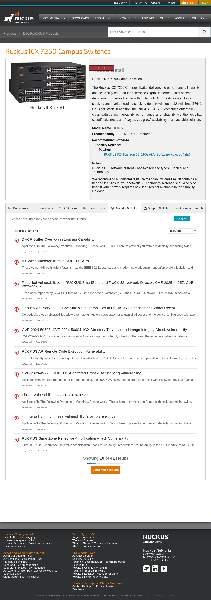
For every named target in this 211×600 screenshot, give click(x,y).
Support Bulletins (159, 208)
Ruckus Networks (157, 550)
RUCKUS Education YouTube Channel (95, 573)
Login (205, 2)
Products (9, 33)
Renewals (139, 2)
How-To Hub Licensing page (20, 537)
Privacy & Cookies (118, 595)
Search (181, 219)
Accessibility (136, 595)
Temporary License (14, 546)
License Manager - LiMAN (18, 540)
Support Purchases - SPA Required (24, 567)
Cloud (191, 2)
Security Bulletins (127, 208)
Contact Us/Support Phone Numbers (94, 586)
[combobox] (153, 32)
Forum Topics (96, 208)
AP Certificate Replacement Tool (22, 558)
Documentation (54, 18)
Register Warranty (83, 537)
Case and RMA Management (20, 564)
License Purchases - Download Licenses (27, 543)
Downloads (80, 18)
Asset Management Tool (17, 555)
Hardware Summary (15, 561)
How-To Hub (127, 18)
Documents (20, 208)
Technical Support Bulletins (88, 570)
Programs (120, 2)
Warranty (200, 18)
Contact (171, 2)
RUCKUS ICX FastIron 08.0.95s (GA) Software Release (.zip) (147, 154)
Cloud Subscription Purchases (21, 576)
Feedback (78, 589)
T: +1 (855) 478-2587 (155, 560)
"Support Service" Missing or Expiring (94, 543)
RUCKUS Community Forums (89, 567)
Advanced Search (191, 208)
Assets (180, 18)
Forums (148, 18)
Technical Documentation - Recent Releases (98, 561)
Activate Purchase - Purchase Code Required (30, 570)
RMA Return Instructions (86, 546)
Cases (164, 18)
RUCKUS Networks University (90, 576)
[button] (204, 32)
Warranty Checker (83, 540)
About (156, 2)
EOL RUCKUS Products (41, 33)
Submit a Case (12, 573)
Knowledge (104, 18)
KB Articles (70, 208)
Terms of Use (100, 595)
